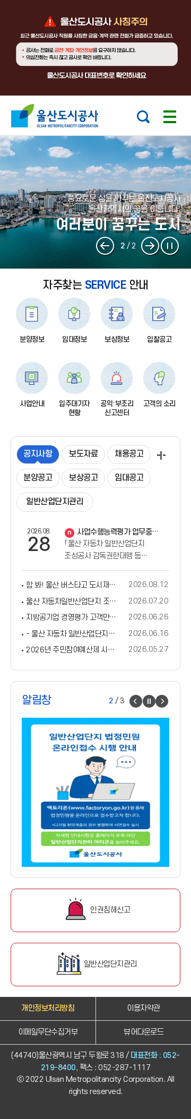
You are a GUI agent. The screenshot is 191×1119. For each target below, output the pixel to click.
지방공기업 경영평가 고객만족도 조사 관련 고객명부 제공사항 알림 (71, 617)
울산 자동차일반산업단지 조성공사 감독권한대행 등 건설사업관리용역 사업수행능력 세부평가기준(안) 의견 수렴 (71, 601)
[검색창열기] (143, 116)
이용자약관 (143, 1008)
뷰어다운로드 (143, 1032)
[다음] (151, 246)
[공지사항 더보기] (161, 455)
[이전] (106, 246)
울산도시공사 (57, 116)
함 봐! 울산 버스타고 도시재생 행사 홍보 (71, 585)
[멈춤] (170, 246)
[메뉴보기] (169, 116)
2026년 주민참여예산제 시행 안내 (71, 650)
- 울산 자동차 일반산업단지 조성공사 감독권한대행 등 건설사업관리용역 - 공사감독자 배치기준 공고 (71, 634)
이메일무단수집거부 (48, 1032)
